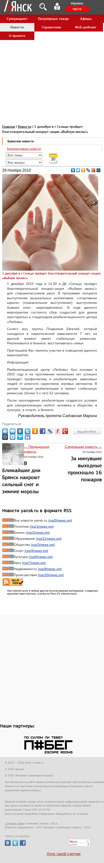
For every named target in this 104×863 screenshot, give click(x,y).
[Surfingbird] (20, 437)
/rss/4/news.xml (36, 551)
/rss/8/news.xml (50, 569)
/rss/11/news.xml (48, 538)
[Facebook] (42, 431)
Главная (8, 126)
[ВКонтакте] (73, 170)
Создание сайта (14, 823)
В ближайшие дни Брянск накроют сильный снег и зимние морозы (21, 477)
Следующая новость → (83, 447)
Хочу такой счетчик (64, 854)
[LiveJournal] (88, 170)
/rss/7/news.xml (34, 563)
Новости (24, 126)
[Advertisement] (52, 52)
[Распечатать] (5, 431)
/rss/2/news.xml (38, 532)
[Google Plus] (93, 170)
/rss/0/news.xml (60, 520)
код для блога (87, 431)
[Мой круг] (12, 437)
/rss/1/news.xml (41, 526)
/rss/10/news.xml (51, 575)
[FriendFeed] (27, 437)
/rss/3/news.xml (43, 545)
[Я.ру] (57, 431)
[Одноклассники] (83, 170)
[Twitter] (78, 170)
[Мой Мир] (98, 170)
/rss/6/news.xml (40, 557)
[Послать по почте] (12, 431)
